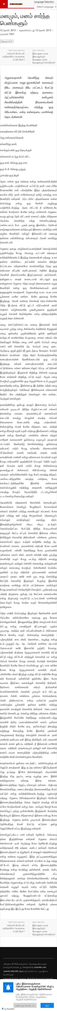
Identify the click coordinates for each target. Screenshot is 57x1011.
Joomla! (6, 971)
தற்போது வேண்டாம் (25, 1005)
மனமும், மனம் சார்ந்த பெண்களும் (25, 19)
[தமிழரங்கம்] (16, 4)
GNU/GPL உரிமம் (17, 971)
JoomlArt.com (40, 967)
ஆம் (47, 1005)
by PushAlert (9, 1009)
